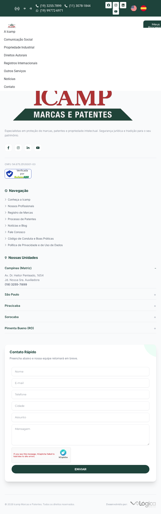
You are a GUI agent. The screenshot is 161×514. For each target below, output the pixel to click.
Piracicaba (12, 306)
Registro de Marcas (20, 212)
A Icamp (9, 31)
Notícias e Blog (17, 225)
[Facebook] (108, 5)
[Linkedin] (123, 5)
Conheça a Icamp (19, 199)
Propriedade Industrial (19, 47)
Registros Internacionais (20, 63)
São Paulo (12, 294)
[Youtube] (116, 11)
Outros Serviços (15, 71)
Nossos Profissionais (21, 206)
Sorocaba (12, 317)
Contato (9, 87)
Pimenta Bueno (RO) (19, 328)
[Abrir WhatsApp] (151, 504)
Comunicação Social (18, 39)
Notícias (9, 79)
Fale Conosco (16, 232)
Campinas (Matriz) (18, 268)
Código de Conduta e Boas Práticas (31, 238)
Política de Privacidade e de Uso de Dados (35, 245)
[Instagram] (116, 5)
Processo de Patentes (22, 219)
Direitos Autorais (15, 55)
